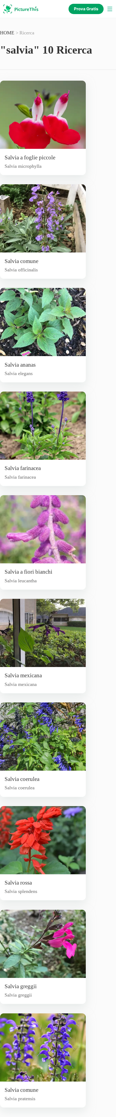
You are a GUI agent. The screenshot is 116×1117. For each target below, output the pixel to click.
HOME (8, 32)
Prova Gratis (86, 8)
